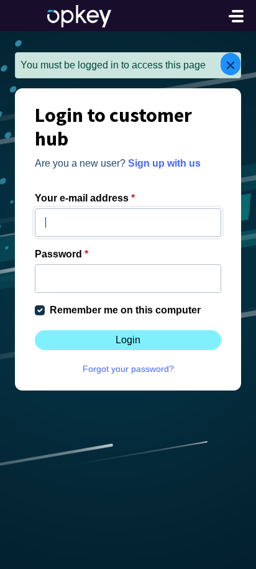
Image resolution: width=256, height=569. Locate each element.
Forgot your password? (128, 369)
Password (61, 254)
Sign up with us (164, 163)
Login (128, 340)
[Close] (230, 64)
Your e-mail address (85, 198)
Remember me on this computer (125, 310)
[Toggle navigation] (236, 16)
